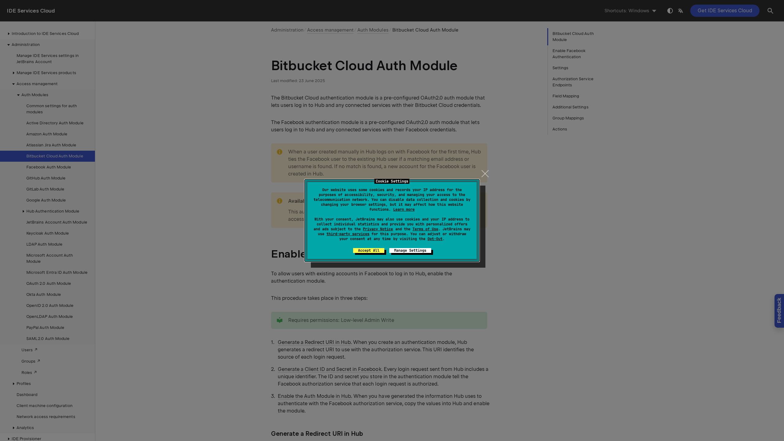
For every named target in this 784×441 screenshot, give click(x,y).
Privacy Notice (378, 229)
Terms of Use (425, 229)
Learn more (404, 209)
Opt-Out (435, 238)
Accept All (368, 250)
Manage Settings (410, 250)
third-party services (347, 234)
